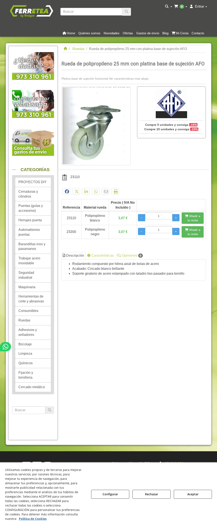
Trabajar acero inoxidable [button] (29, 260)
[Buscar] (126, 12)
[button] (31, 11)
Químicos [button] (25, 363)
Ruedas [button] (24, 320)
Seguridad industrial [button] (26, 275)
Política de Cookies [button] (33, 519)
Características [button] (102, 255)
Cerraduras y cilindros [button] (28, 194)
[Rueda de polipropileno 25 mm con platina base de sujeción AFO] (96, 125)
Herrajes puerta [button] (30, 220)
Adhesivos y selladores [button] (27, 332)
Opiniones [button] (131, 255)
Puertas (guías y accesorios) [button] (30, 208)
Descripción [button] (74, 255)
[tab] (134, 270)
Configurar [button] (110, 494)
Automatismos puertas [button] (29, 232)
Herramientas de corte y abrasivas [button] (31, 299)
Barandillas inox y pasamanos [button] (31, 246)
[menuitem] (168, 6)
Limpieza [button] (25, 353)
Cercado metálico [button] (31, 387)
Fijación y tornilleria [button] (25, 375)
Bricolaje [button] (25, 344)
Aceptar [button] (193, 494)
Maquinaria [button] (26, 287)
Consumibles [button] (28, 311)
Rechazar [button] (151, 494)
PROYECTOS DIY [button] (32, 182)
